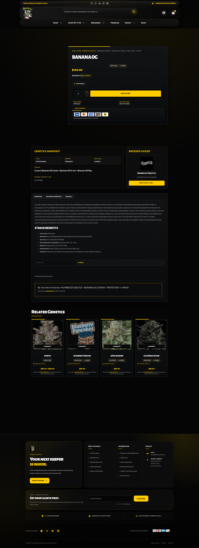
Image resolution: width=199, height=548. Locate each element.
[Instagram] (92, 3)
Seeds (79, 51)
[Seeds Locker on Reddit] (52, 531)
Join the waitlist (44, 372)
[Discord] (107, 3)
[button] (60, 22)
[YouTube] (103, 3)
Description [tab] (38, 196)
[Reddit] (99, 3)
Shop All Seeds (94, 453)
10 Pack (80, 262)
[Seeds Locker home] (33, 448)
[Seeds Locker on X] (47, 531)
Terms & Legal (155, 543)
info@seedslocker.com (158, 455)
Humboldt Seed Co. (89, 51)
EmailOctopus (126, 504)
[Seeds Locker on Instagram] (41, 531)
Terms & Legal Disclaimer (128, 471)
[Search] (134, 11)
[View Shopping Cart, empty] (173, 13)
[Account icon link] (164, 13)
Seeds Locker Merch (96, 471)
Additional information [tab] (53, 196)
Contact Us (123, 458)
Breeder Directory (96, 462)
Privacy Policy (125, 475)
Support (170, 543)
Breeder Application (127, 467)
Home (74, 51)
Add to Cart (125, 93)
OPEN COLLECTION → (147, 183)
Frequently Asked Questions (129, 453)
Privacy (163, 543)
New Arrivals (94, 458)
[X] (96, 3)
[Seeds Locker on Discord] (58, 531)
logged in (49, 291)
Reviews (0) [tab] (69, 196)
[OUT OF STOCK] (47, 335)
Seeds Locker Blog (126, 462)
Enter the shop (38, 480)
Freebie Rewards (95, 467)
